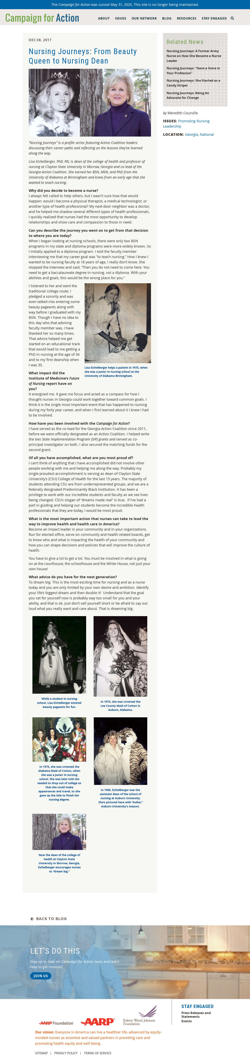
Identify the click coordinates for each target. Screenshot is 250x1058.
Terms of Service (97, 1053)
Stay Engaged (214, 18)
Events (186, 1021)
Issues (120, 18)
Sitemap (41, 1053)
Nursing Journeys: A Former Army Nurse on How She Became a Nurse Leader (194, 56)
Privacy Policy (66, 1053)
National (207, 134)
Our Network (144, 18)
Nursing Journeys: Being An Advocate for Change (188, 95)
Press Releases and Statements (196, 1015)
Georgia (192, 134)
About (104, 18)
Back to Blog (50, 918)
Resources (186, 18)
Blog (166, 18)
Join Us (41, 976)
